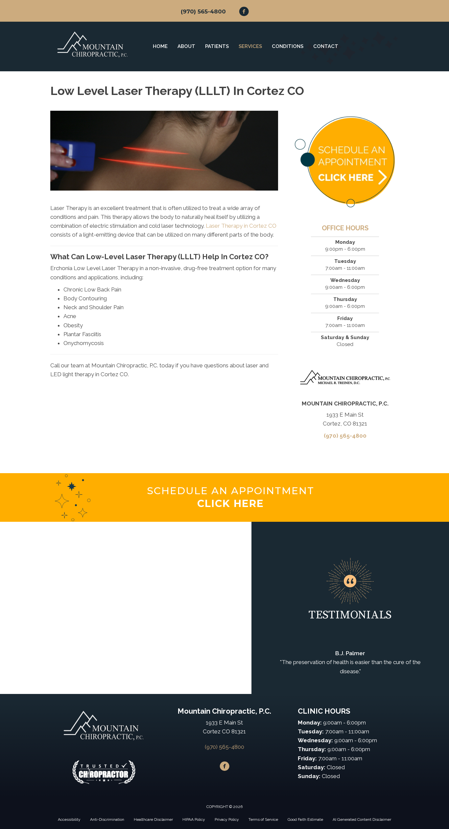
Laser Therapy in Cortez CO (241, 225)
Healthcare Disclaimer (153, 819)
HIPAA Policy (193, 819)
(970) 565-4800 (203, 11)
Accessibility (69, 819)
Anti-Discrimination (107, 819)
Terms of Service (263, 819)
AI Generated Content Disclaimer (362, 819)
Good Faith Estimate (305, 819)
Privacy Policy (227, 819)
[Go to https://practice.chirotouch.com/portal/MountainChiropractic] (230, 497)
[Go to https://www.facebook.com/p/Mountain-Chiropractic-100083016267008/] (244, 12)
